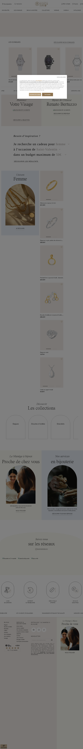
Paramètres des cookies (35, 94)
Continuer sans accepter (61, 76)
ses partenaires (39, 80)
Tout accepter (47, 94)
